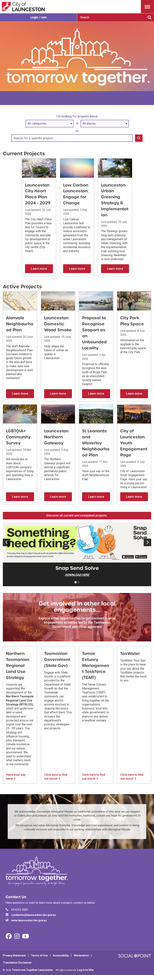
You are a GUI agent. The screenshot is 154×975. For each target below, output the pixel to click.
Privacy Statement (14, 955)
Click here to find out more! (55, 776)
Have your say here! (16, 776)
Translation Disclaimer (17, 962)
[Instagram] (16, 937)
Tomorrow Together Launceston (32, 969)
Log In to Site (85, 969)
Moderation (81, 955)
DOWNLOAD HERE (77, 575)
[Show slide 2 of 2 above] (6, 542)
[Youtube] (25, 937)
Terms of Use (39, 955)
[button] (147, 6)
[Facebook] (9, 937)
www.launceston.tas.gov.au (29, 920)
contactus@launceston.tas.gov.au (33, 915)
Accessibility (61, 955)
